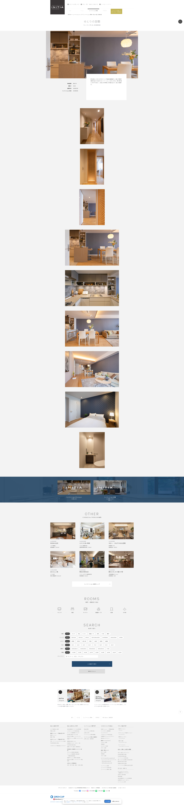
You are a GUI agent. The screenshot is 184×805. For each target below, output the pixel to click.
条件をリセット (92, 671)
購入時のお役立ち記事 (122, 761)
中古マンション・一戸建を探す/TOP (57, 739)
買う (72, 717)
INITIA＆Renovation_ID (106, 761)
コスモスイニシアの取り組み (106, 734)
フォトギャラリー (104, 732)
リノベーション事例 (87, 14)
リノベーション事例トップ (92, 584)
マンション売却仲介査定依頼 (72, 752)
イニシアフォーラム (122, 742)
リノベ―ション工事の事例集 (89, 734)
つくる (78, 717)
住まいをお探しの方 (74, 4)
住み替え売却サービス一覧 (72, 734)
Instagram (84, 790)
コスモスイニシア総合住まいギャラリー (58, 745)
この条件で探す (92, 664)
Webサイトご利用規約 (95, 787)
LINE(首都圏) (92, 790)
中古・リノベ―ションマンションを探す (58, 741)
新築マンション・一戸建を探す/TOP (57, 733)
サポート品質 (103, 747)
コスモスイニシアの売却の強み (73, 730)
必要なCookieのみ (115, 801)
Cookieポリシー (69, 801)
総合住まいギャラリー (105, 738)
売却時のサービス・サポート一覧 (73, 743)
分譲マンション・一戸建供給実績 (107, 729)
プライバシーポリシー (62, 787)
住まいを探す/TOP (54, 726)
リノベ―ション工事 (122, 781)
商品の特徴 (86, 729)
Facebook (76, 790)
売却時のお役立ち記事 (122, 763)
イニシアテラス (122, 738)
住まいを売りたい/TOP (72, 726)
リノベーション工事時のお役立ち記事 (125, 765)
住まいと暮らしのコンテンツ (123, 752)
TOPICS (97, 717)
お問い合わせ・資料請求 (89, 738)
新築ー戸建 (52, 737)
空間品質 (102, 744)
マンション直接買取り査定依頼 (73, 754)
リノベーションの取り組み (106, 767)
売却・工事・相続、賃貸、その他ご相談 (75, 765)
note (107, 790)
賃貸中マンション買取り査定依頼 (73, 757)
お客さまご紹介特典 (122, 774)
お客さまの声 (86, 732)
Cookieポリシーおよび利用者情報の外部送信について (79, 787)
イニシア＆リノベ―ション (124, 746)
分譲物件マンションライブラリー (107, 736)
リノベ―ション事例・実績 (106, 769)
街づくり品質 (103, 752)
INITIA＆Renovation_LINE (107, 763)
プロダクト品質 (104, 742)
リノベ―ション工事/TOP (90, 726)
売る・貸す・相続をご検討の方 (90, 4)
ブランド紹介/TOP (122, 726)
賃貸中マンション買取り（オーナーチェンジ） (75, 739)
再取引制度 (120, 776)
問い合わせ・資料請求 (108, 717)
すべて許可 (107, 801)
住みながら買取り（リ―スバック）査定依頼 (75, 760)
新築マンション (53, 735)
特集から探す (52, 730)
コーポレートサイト (106, 4)
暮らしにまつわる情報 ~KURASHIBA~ (125, 759)
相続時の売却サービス (71, 741)
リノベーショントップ (77, 14)
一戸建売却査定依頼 (71, 755)
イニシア (120, 730)
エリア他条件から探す (54, 729)
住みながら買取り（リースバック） (74, 736)
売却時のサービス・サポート (123, 780)
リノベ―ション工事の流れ (89, 730)
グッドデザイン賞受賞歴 (105, 730)
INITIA (69, 14)
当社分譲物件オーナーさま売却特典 (74, 729)
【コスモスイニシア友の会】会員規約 (109, 787)
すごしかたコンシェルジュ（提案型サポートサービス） (123, 772)
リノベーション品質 (105, 765)
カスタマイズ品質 (104, 746)
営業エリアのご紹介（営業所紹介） (74, 746)
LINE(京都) (100, 790)
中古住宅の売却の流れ (71, 744)
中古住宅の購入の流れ (54, 743)
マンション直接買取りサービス (73, 732)
